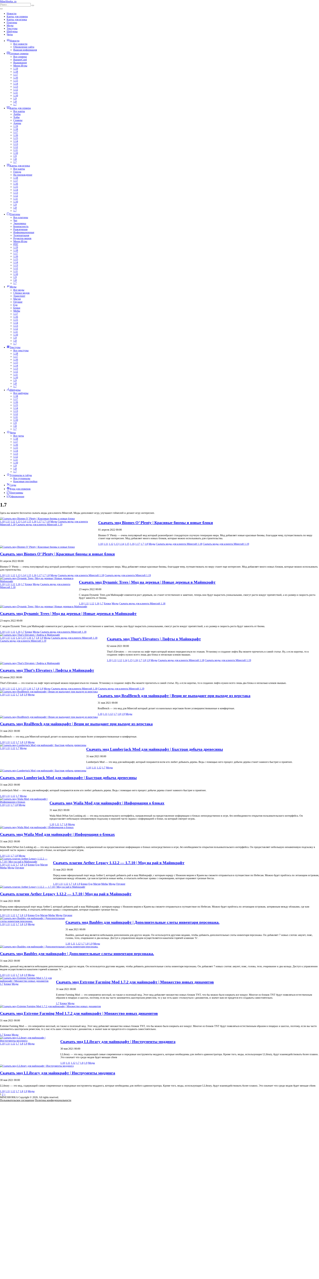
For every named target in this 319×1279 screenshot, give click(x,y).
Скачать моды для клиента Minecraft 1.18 (179, 544)
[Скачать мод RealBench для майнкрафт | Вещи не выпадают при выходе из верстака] (49, 691)
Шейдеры (12, 31)
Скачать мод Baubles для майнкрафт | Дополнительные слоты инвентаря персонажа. (142, 922)
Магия (17, 298)
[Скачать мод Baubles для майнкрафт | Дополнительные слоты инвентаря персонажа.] (32, 921)
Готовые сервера (19, 53)
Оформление (17, 496)
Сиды (13, 485)
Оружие (17, 301)
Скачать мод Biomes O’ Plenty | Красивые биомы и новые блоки (155, 522)
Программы (16, 492)
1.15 (15, 80)
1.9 (15, 98)
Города (17, 171)
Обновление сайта (23, 46)
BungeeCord (20, 59)
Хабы (16, 117)
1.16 (15, 77)
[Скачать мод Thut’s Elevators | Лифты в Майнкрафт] (30, 634)
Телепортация (21, 235)
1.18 (15, 71)
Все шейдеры (20, 393)
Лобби (17, 114)
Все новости (20, 43)
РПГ (15, 244)
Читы (10, 34)
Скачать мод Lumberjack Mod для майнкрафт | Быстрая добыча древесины (154, 749)
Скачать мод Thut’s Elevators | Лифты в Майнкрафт (154, 639)
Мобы (16, 310)
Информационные (23, 232)
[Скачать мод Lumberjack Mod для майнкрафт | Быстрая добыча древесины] (43, 745)
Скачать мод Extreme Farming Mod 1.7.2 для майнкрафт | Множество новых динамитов (135, 982)
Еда (15, 304)
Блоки (16, 307)
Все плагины (20, 217)
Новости (11, 13)
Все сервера (20, 56)
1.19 (15, 68)
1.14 (15, 83)
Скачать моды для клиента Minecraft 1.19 (39, 524)
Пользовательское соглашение (17, 1100)
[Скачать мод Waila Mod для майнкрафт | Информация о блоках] (25, 802)
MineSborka (8, 1)
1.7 (15, 104)
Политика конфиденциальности (53, 1100)
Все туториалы (21, 478)
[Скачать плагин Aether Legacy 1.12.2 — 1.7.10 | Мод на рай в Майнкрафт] (26, 861)
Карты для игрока (17, 19)
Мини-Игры (20, 65)
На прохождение (22, 174)
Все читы (18, 435)
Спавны (17, 120)
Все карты (19, 111)
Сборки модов (21, 293)
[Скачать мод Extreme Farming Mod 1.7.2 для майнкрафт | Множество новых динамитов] (28, 981)
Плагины (12, 22)
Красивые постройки (25, 481)
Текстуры (12, 28)
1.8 (15, 101)
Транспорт (19, 295)
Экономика (19, 223)
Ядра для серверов (20, 488)
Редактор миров (22, 238)
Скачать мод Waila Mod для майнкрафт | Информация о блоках (107, 803)
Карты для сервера (17, 16)
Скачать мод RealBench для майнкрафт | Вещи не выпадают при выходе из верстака (174, 696)
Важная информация (25, 49)
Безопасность (20, 226)
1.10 (15, 95)
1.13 (15, 86)
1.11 (15, 92)
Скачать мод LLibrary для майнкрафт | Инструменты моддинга (117, 1041)
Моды (10, 25)
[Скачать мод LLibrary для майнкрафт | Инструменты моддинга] (30, 1040)
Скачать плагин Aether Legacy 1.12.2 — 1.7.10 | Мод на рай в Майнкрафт (118, 863)
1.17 (15, 74)
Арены (17, 123)
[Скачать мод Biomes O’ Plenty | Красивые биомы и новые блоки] (37, 518)
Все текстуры (21, 350)
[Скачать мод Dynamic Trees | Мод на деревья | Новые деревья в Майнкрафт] (39, 581)
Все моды (18, 290)
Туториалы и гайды (21, 475)
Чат (15, 220)
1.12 (15, 89)
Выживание (20, 62)
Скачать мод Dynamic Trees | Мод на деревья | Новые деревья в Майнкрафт (147, 582)
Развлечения (20, 229)
